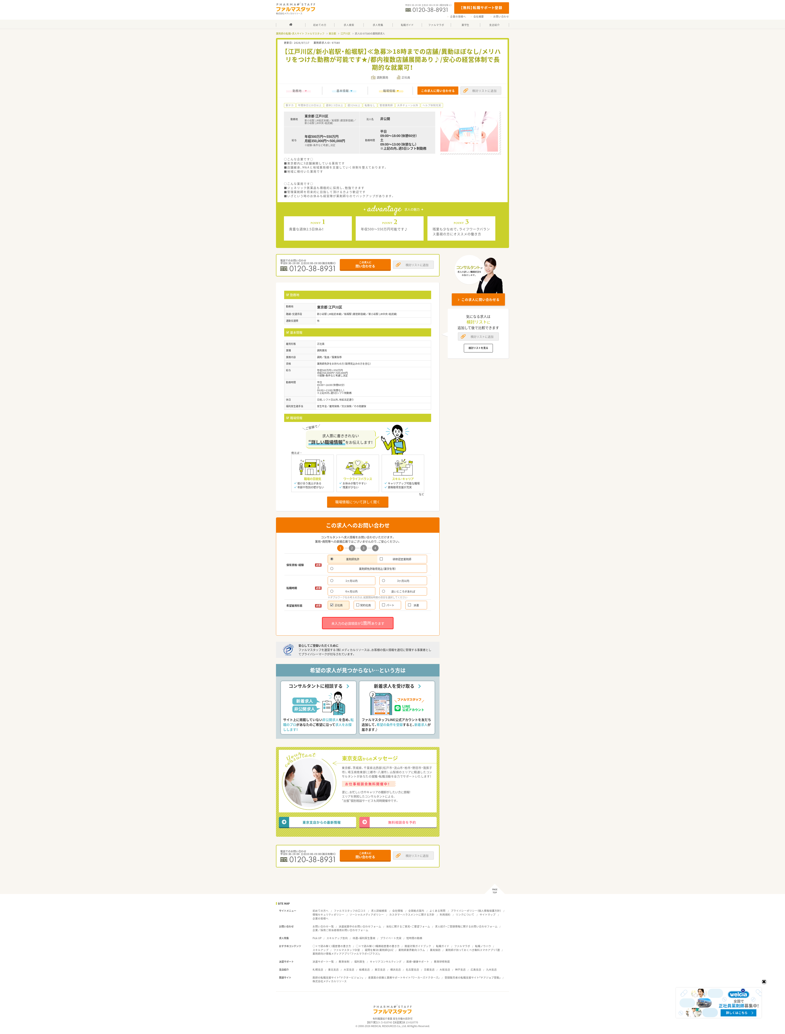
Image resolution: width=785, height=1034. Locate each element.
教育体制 (344, 961)
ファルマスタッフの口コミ (350, 911)
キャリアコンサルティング (385, 961)
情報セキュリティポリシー (328, 914)
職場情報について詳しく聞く (357, 501)
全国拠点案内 (416, 911)
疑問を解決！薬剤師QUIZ (379, 950)
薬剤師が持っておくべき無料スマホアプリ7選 (472, 950)
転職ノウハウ (483, 946)
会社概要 (478, 16)
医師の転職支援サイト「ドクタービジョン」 (338, 977)
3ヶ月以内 (403, 581)
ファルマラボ (462, 946)
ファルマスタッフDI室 (346, 950)
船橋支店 (364, 969)
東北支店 (333, 969)
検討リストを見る (478, 348)
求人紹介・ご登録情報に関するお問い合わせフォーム (466, 926)
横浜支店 (395, 969)
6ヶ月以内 (351, 591)
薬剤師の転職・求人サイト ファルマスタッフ (300, 33)
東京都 (332, 33)
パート (390, 605)
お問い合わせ (501, 16)
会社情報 (397, 911)
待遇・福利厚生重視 (364, 938)
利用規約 (445, 914)
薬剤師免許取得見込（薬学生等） (377, 569)
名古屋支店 (412, 969)
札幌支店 (318, 969)
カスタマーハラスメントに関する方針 (411, 914)
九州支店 (491, 969)
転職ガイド (442, 946)
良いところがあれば (403, 591)
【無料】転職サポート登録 (481, 7)
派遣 (416, 605)
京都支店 (429, 969)
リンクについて (465, 914)
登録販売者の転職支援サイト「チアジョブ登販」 (473, 977)
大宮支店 (349, 969)
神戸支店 (460, 969)
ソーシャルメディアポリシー (367, 914)
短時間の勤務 (414, 938)
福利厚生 (359, 961)
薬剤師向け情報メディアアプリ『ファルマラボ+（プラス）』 (346, 953)
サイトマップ (488, 914)
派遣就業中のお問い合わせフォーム (360, 926)
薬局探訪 (435, 950)
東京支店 (380, 969)
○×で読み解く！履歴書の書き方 (332, 946)
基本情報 (342, 91)
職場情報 (389, 91)
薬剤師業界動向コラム (411, 950)
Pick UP (317, 938)
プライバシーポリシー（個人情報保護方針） (476, 911)
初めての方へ (321, 911)
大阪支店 (445, 969)
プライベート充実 (390, 938)
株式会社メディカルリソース (330, 981)
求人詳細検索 (379, 911)
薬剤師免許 (352, 559)
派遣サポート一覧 (323, 961)
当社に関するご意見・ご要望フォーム (408, 926)
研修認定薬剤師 (402, 559)
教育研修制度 (442, 961)
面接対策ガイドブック (418, 946)
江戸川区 (345, 33)
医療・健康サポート (417, 961)
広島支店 (476, 969)
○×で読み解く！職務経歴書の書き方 (378, 946)
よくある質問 (437, 911)
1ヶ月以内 (351, 581)
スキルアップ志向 (337, 938)
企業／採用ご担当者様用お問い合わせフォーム (340, 930)
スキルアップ (321, 950)
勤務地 (297, 91)
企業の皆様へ (458, 16)
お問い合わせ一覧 (323, 926)
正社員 (339, 605)
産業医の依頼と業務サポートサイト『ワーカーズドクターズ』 (404, 977)
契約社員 (365, 605)
